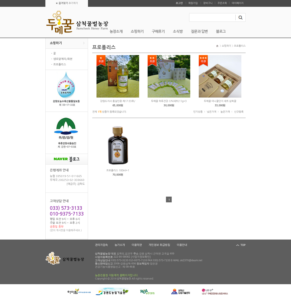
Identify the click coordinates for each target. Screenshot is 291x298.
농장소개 (116, 31)
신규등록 (238, 112)
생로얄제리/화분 (62, 59)
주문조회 (222, 3)
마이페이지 (237, 3)
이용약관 (137, 245)
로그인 (179, 3)
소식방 (178, 31)
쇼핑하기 (137, 31)
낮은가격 (211, 112)
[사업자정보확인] (141, 256)
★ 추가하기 (67, 3)
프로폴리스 (59, 64)
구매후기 (158, 31)
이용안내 (182, 245)
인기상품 (198, 112)
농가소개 (120, 245)
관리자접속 (101, 245)
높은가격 (225, 112)
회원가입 (193, 3)
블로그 (221, 31)
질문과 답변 (199, 31)
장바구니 (208, 3)
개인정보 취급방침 (159, 245)
